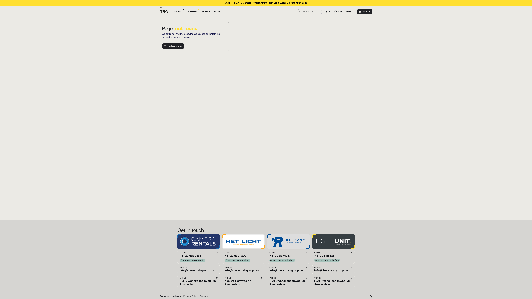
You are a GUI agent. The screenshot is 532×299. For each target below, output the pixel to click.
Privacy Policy (190, 296)
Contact (204, 296)
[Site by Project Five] (371, 296)
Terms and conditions (170, 296)
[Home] (164, 11)
